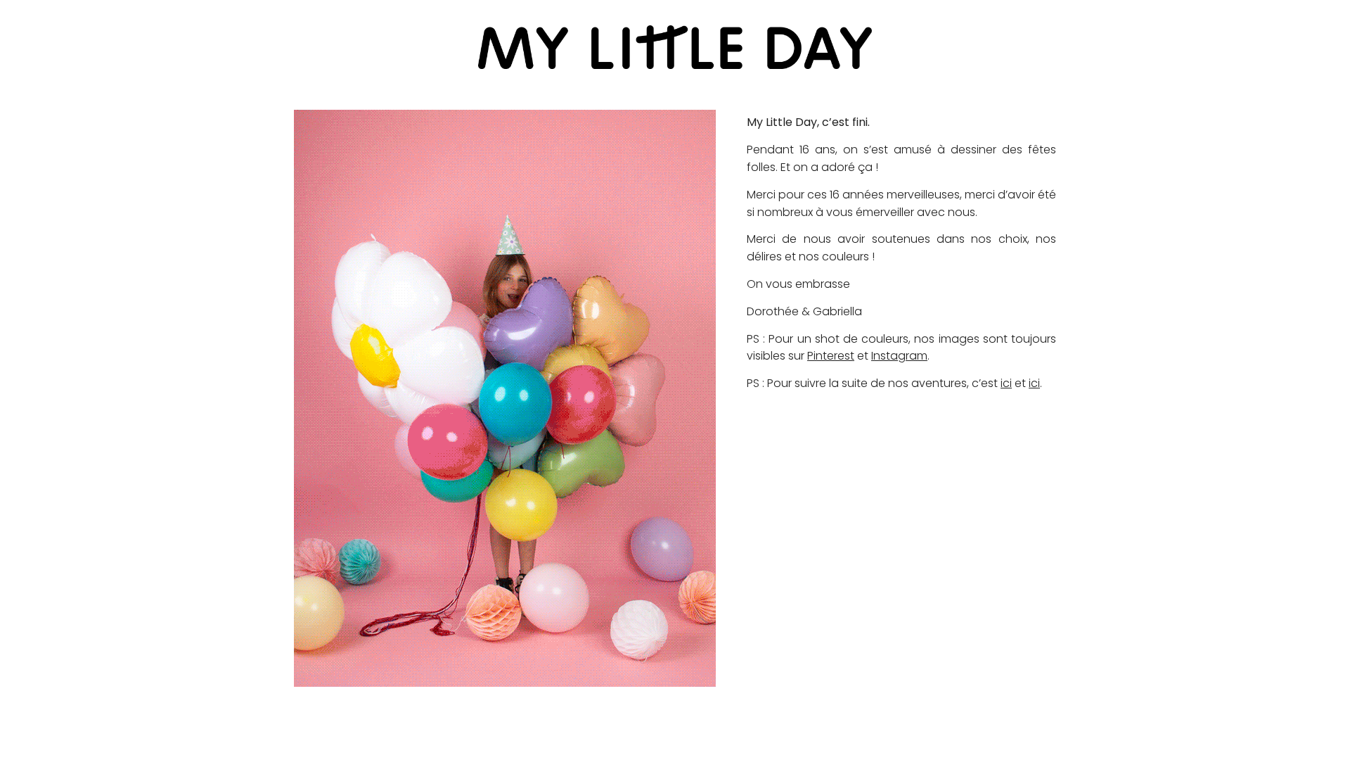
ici (1006, 383)
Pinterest (830, 356)
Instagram (899, 356)
